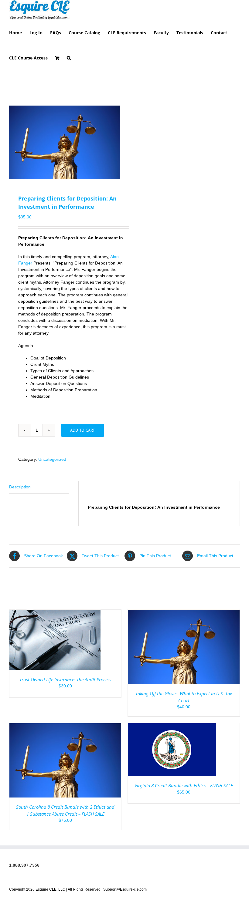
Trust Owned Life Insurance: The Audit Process (65, 679)
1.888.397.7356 (24, 865)
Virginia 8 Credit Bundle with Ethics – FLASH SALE (184, 785)
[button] (69, 57)
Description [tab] (20, 486)
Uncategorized (52, 459)
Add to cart (82, 430)
